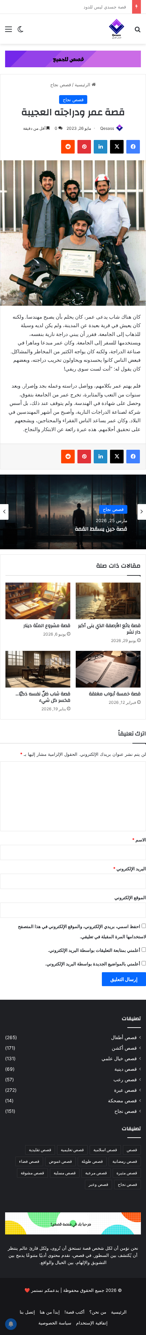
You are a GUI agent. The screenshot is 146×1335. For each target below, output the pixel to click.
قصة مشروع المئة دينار (46, 625)
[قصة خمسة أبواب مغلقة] (108, 669)
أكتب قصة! (75, 1312)
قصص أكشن (124, 1048)
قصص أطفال (124, 1037)
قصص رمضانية (124, 1161)
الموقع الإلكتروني (130, 897)
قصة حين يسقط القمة (101, 529)
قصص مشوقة (32, 1172)
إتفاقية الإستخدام (92, 1322)
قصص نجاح (60, 84)
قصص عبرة (125, 1090)
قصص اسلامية (105, 1149)
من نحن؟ (97, 1312)
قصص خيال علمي (119, 1058)
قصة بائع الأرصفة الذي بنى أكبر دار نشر (109, 629)
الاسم (139, 839)
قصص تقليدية (40, 1149)
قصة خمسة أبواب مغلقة (115, 694)
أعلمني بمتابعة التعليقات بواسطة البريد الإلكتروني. (94, 950)
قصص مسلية (65, 1172)
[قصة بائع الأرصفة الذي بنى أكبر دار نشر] (108, 601)
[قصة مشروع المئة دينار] (37, 601)
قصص (132, 1149)
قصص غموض (60, 1161)
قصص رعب (125, 1079)
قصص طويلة (92, 1161)
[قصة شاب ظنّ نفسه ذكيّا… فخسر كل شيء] (37, 669)
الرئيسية (83, 84)
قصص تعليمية (72, 1149)
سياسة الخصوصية (54, 1322)
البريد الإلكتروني (129, 868)
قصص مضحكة (122, 1100)
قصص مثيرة (126, 1172)
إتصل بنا (27, 1312)
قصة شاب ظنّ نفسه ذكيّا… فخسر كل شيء (43, 697)
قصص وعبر (98, 1184)
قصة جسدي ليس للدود (107, 7)
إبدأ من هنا (50, 1312)
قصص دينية (125, 1069)
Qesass (107, 128)
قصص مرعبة (96, 1172)
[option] (73, 512)
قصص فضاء (29, 1161)
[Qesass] (117, 29)
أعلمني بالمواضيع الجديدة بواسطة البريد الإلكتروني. (92, 963)
